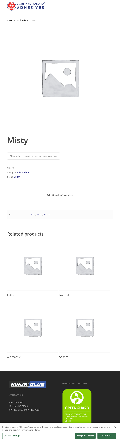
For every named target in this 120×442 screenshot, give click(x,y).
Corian (17, 176)
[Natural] (84, 265)
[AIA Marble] (32, 327)
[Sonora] (84, 327)
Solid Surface (22, 20)
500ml (46, 214)
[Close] (115, 427)
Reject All (106, 435)
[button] (111, 6)
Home (9, 20)
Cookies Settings (12, 435)
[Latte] (32, 265)
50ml (33, 214)
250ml (39, 214)
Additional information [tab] (60, 195)
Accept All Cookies (85, 435)
